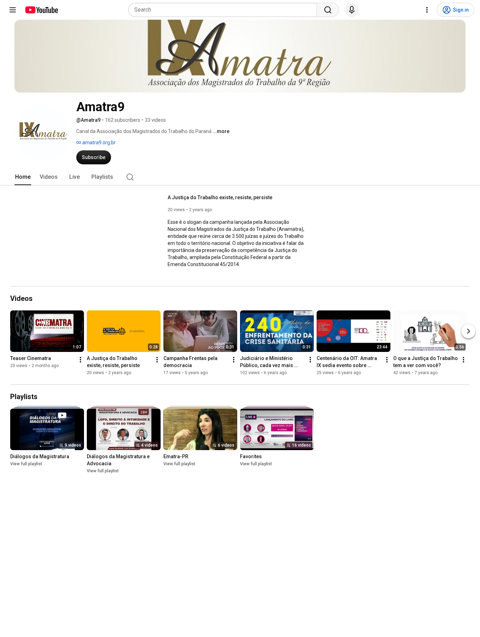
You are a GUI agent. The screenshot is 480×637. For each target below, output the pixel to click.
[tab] (22, 177)
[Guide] (12, 10)
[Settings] (427, 10)
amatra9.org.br (98, 142)
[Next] (468, 331)
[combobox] (224, 10)
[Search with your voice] (352, 10)
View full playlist (26, 463)
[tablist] (240, 177)
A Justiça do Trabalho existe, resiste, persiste (220, 197)
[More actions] (80, 360)
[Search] (328, 10)
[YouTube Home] (41, 10)
